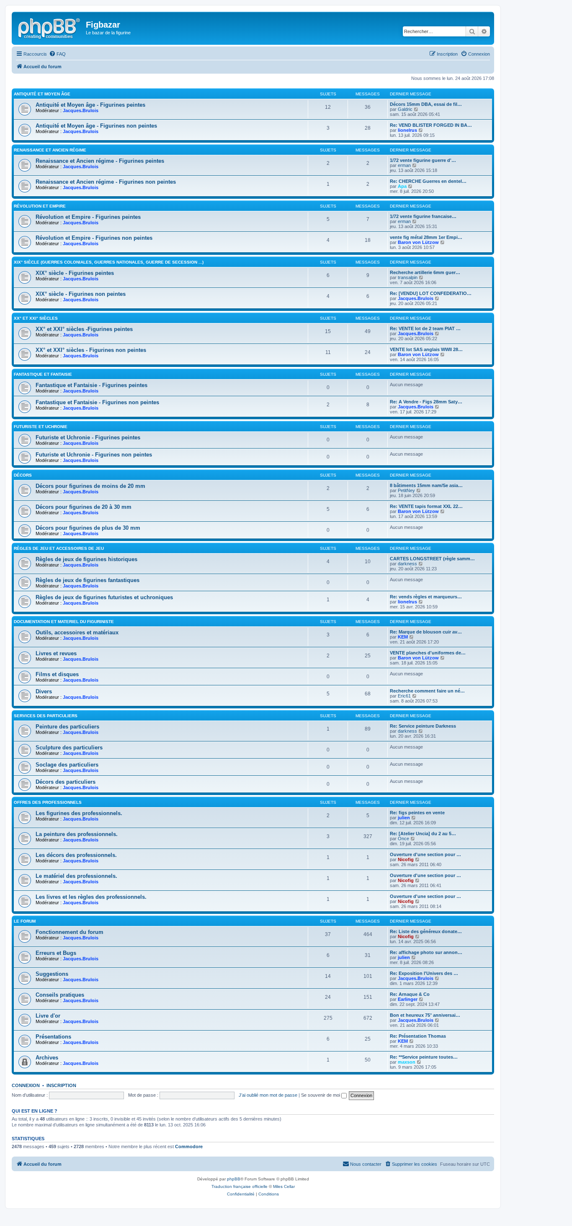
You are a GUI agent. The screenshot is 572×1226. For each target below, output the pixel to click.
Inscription (61, 1085)
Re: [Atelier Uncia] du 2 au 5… (423, 833)
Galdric (405, 109)
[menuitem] (57, 54)
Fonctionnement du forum (69, 932)
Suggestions (52, 974)
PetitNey (406, 490)
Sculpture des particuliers (69, 747)
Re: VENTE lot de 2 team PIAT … (425, 328)
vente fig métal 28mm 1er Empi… (426, 237)
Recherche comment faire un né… (427, 690)
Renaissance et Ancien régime (50, 150)
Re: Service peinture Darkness (423, 725)
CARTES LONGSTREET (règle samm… (432, 558)
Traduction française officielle (239, 1186)
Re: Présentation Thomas (418, 1036)
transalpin (407, 277)
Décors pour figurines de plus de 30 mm (88, 528)
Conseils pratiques (60, 995)
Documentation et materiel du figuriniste (64, 621)
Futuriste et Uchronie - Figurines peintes (88, 437)
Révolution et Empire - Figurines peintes (88, 217)
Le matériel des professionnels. (76, 876)
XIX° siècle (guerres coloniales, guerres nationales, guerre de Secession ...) (109, 262)
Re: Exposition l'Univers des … (424, 973)
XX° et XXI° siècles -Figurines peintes (84, 329)
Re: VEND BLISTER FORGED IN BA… (431, 125)
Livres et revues (56, 653)
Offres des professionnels (48, 802)
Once (403, 838)
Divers (44, 691)
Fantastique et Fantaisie (43, 374)
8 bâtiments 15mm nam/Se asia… (426, 485)
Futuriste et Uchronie (40, 426)
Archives (47, 1057)
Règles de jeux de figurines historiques (86, 559)
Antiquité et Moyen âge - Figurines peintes (90, 105)
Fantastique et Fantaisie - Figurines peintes (91, 385)
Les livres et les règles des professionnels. (91, 897)
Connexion (26, 1085)
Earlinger (407, 999)
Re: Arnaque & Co (410, 994)
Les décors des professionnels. (76, 855)
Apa (402, 186)
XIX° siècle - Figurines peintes (75, 273)
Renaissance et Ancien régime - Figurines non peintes (106, 182)
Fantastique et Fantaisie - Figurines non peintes (97, 402)
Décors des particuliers (65, 782)
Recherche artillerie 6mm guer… (425, 272)
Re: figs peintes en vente (417, 812)
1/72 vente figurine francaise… (423, 216)
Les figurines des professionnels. (79, 813)
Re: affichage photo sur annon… (426, 952)
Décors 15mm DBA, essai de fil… (426, 104)
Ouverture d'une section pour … (425, 854)
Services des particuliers (45, 715)
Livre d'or (48, 1016)
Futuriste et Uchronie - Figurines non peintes (94, 454)
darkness (407, 563)
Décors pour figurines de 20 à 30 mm (83, 507)
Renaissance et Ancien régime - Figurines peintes (100, 161)
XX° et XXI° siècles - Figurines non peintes (91, 350)
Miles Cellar (284, 1186)
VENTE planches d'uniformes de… (428, 652)
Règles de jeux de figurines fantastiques (87, 580)
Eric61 (404, 695)
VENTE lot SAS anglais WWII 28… (426, 349)
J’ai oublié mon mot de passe (268, 1095)
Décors (23, 475)
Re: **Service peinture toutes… (424, 1056)
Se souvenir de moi (321, 1095)
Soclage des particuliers (67, 765)
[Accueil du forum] (50, 27)
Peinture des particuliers (67, 726)
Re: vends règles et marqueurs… (426, 596)
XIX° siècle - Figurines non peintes (81, 294)
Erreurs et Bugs (56, 953)
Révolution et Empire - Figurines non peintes (94, 238)
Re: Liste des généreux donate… (426, 931)
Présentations (53, 1037)
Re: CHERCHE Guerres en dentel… (428, 181)
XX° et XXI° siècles (36, 318)
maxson (406, 1061)
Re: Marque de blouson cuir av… (426, 631)
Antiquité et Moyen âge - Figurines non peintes (96, 126)
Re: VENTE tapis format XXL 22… (426, 506)
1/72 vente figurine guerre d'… (423, 160)
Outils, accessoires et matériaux (77, 632)
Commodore (189, 1146)
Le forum (25, 921)
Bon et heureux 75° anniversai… (425, 1015)
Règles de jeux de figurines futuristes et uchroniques (104, 597)
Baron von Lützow (418, 242)
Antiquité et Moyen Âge (42, 94)
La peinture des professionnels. (77, 834)
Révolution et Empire (40, 206)
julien (404, 817)
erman (404, 165)
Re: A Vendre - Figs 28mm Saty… (426, 401)
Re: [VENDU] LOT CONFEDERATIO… (431, 293)
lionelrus (407, 130)
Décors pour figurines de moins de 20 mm (90, 486)
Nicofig (406, 859)
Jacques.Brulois (80, 110)
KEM (403, 636)
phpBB (233, 1179)
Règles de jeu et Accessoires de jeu (59, 548)
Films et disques (57, 674)
